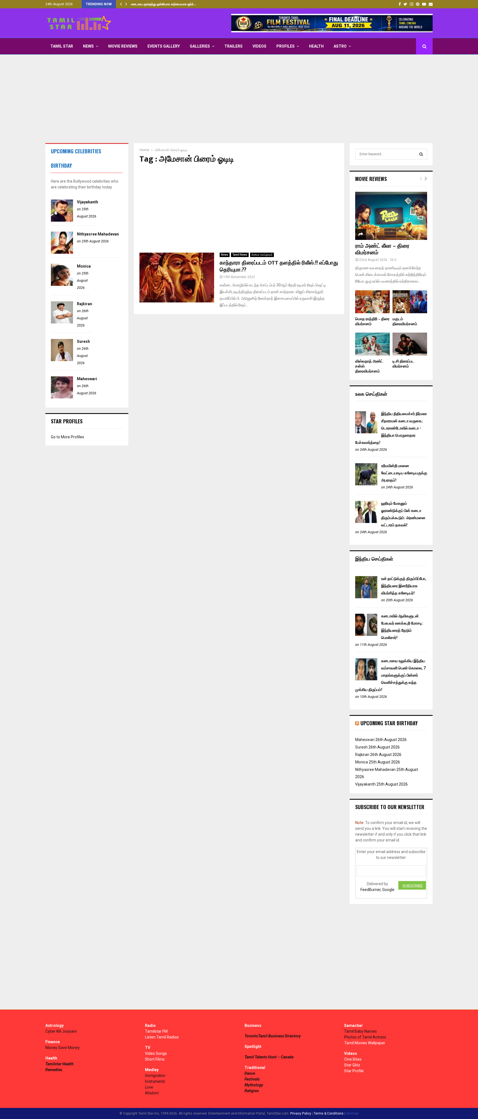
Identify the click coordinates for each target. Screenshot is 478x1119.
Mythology (254, 1085)
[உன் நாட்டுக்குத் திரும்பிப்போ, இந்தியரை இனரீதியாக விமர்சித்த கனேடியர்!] (366, 597)
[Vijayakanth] (62, 220)
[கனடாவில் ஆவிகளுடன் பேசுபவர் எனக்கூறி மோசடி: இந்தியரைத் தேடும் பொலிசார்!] (366, 634)
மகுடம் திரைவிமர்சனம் (405, 321)
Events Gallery (163, 46)
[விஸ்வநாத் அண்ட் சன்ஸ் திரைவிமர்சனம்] (372, 344)
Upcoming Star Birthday (389, 723)
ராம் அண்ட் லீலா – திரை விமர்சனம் (382, 249)
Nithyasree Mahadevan (98, 234)
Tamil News (239, 254)
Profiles (285, 46)
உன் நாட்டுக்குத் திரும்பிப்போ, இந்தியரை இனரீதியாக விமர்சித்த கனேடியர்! (403, 585)
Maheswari (87, 379)
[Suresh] (62, 360)
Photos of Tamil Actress (365, 1037)
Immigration (155, 1075)
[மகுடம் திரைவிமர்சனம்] (410, 301)
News (88, 46)
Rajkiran (84, 304)
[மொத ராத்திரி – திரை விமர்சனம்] (372, 301)
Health (316, 46)
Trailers (233, 46)
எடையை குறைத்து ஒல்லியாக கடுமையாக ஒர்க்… (163, 4)
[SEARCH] (421, 154)
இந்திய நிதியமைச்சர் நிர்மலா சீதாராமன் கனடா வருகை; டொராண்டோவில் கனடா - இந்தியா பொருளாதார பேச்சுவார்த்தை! (391, 428)
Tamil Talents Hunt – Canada (269, 1057)
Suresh (83, 341)
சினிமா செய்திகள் (261, 254)
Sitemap (352, 1113)
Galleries (200, 46)
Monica (84, 266)
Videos (259, 46)
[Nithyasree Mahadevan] (62, 252)
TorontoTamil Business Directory (273, 1036)
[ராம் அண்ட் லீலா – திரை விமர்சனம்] (391, 216)
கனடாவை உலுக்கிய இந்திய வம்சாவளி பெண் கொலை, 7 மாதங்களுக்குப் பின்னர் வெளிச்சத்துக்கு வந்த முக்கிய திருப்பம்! (390, 675)
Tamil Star (61, 46)
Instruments (155, 1081)
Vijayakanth (87, 202)
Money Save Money (62, 1047)
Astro (340, 46)
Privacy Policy (300, 1113)
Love (149, 1087)
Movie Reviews (122, 46)
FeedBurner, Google (377, 889)
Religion (252, 1091)
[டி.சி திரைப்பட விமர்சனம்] (410, 344)
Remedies (53, 1070)
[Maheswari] (62, 397)
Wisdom (152, 1093)
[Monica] (62, 284)
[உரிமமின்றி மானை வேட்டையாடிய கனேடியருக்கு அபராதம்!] (366, 484)
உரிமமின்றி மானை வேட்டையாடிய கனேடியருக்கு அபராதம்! (404, 472)
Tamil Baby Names (360, 1031)
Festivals (252, 1079)
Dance (250, 1073)
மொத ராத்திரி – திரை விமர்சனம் (372, 321)
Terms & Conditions (329, 1113)
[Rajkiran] (62, 322)
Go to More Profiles (67, 437)
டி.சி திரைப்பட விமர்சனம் (403, 363)
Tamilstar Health (59, 1064)
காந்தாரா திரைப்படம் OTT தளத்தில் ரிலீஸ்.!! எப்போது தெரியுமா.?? (279, 266)
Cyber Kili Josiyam (61, 1031)
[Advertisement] (239, 99)
